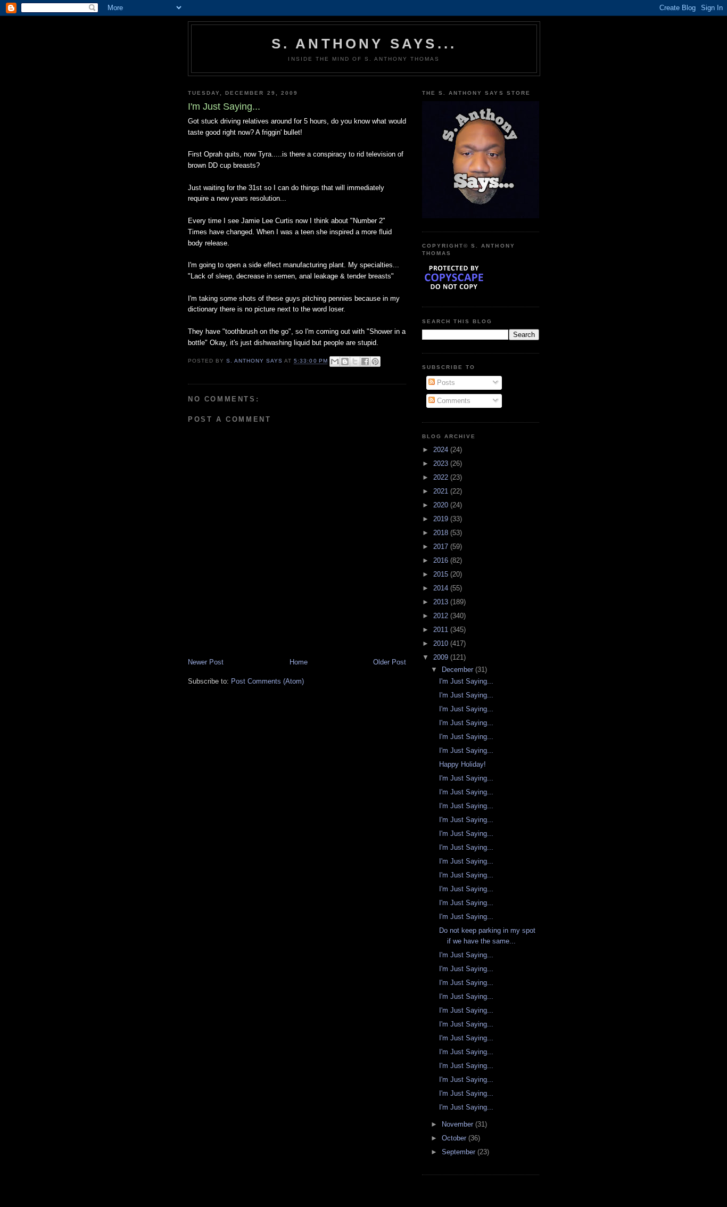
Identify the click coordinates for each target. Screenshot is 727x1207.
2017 (441, 547)
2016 (441, 560)
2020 (441, 505)
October (455, 1138)
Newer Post (206, 662)
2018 (441, 533)
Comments (452, 401)
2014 (441, 588)
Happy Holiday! (462, 764)
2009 (441, 657)
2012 (441, 616)
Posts (445, 383)
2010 (441, 643)
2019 (441, 519)
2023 (441, 463)
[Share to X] (355, 361)
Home (299, 662)
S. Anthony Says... (364, 44)
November (458, 1124)
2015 (441, 574)
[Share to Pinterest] (375, 361)
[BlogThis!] (345, 361)
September (459, 1152)
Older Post (389, 662)
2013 (441, 602)
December (458, 670)
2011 (441, 630)
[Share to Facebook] (365, 361)
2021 (441, 491)
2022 (441, 477)
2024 (441, 450)
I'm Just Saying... (466, 681)
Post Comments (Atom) (267, 681)
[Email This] (334, 361)
